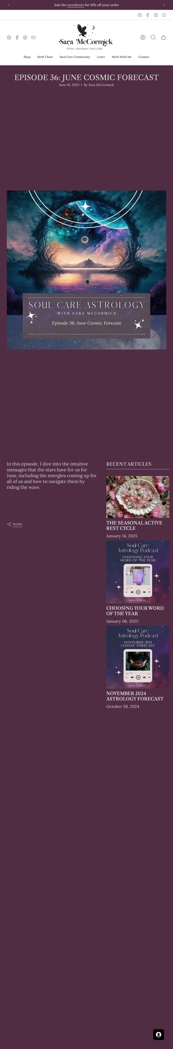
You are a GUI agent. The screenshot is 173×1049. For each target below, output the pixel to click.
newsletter (75, 5)
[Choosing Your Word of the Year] (137, 571)
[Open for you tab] (158, 1034)
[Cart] (163, 37)
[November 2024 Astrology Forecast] (137, 657)
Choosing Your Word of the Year (135, 611)
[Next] (164, 5)
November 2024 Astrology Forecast (135, 696)
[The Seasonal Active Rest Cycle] (137, 497)
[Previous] (9, 5)
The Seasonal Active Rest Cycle (134, 525)
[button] (27, 57)
